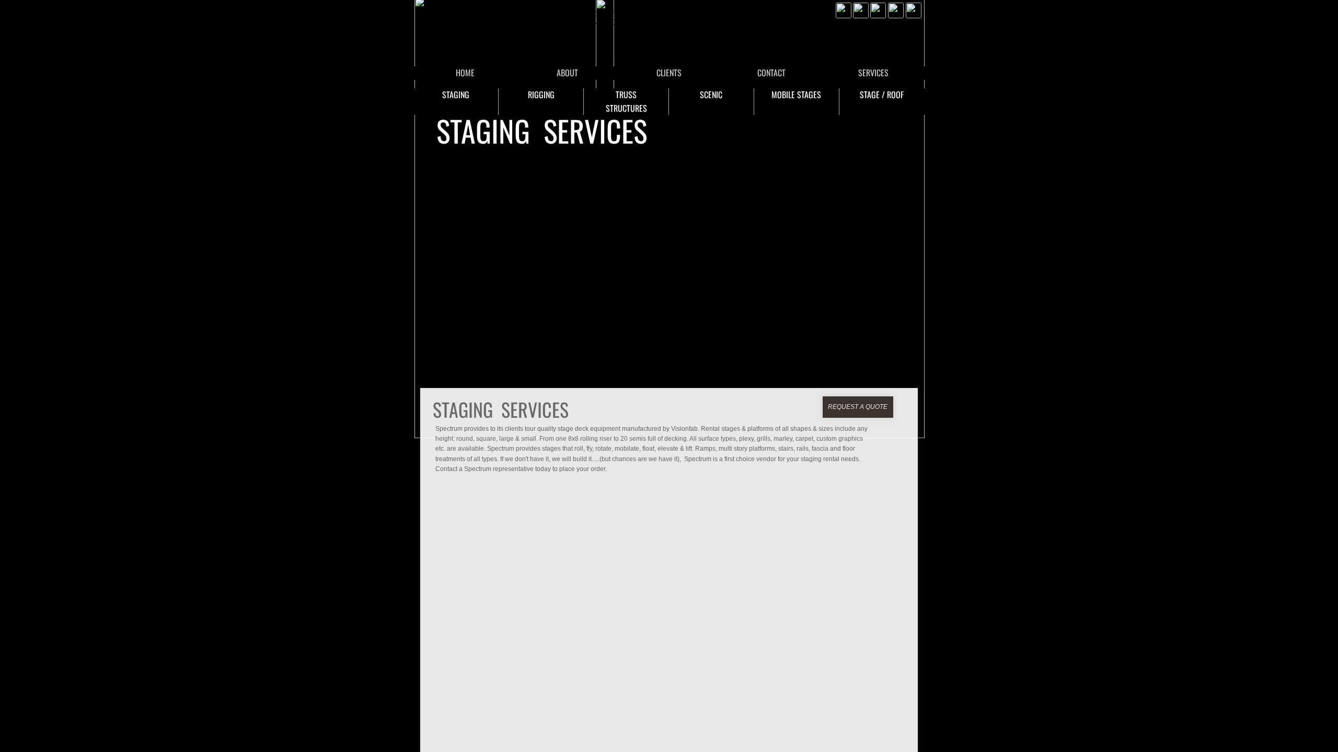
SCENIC (711, 94)
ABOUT (567, 72)
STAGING (455, 94)
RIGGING (541, 94)
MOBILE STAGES (796, 94)
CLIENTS (669, 72)
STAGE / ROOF (882, 94)
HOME (465, 72)
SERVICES (873, 72)
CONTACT (771, 72)
